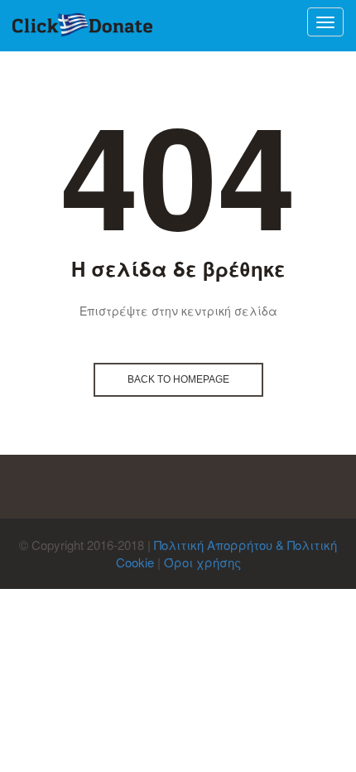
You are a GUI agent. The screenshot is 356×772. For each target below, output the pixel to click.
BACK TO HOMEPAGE (178, 379)
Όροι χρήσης (202, 562)
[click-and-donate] (82, 25)
